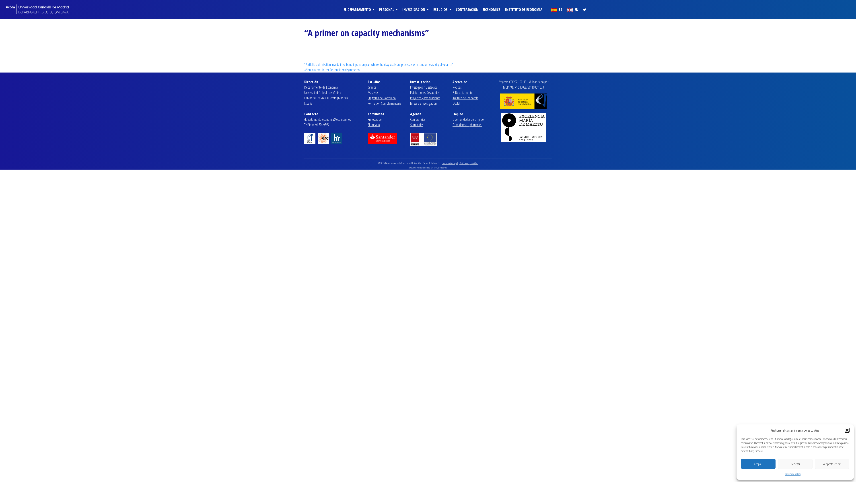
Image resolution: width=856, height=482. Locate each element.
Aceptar (758, 464)
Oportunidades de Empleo (468, 119)
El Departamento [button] (358, 9)
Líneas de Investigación (423, 103)
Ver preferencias (832, 464)
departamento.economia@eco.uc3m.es (327, 119)
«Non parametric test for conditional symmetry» (332, 69)
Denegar (795, 464)
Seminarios (416, 124)
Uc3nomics (491, 9)
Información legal (450, 163)
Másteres (373, 92)
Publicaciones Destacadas (424, 92)
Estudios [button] (441, 9)
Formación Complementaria (384, 103)
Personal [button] (387, 9)
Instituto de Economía (523, 9)
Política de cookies (792, 474)
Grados (372, 87)
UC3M (456, 103)
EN (576, 9)
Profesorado (375, 119)
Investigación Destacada (424, 87)
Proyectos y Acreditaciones (425, 98)
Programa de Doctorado (382, 98)
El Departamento (463, 92)
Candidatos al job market (467, 124)
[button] (847, 430)
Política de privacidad (468, 163)
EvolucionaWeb (440, 167)
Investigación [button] (414, 9)
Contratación (467, 9)
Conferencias (417, 119)
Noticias (457, 87)
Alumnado (374, 124)
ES (560, 9)
